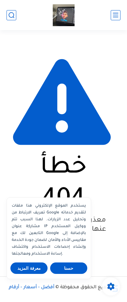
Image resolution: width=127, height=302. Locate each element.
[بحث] (11, 15)
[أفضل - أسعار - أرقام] (64, 15)
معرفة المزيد (29, 268)
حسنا (68, 268)
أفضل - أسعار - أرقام (31, 287)
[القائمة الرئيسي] (115, 15)
